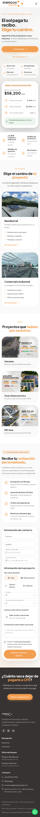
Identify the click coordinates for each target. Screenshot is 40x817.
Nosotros (5, 743)
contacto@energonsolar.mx (16, 785)
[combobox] (22, 595)
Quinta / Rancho (12, 585)
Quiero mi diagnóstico (20, 697)
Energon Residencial (10, 758)
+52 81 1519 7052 (11, 777)
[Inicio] (13, 3)
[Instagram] (8, 731)
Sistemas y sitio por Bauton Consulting (16, 812)
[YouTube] (13, 731)
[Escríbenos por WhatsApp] (35, 812)
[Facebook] (3, 731)
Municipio (8, 592)
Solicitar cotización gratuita (19, 654)
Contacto (6, 746)
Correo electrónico (11, 557)
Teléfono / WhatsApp (11, 549)
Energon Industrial (10, 764)
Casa (12, 578)
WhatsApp (8, 781)
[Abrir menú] (36, 4)
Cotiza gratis (18, 49)
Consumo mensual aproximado (14, 600)
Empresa (29, 586)
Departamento (29, 578)
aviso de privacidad (22, 641)
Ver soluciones (19, 57)
